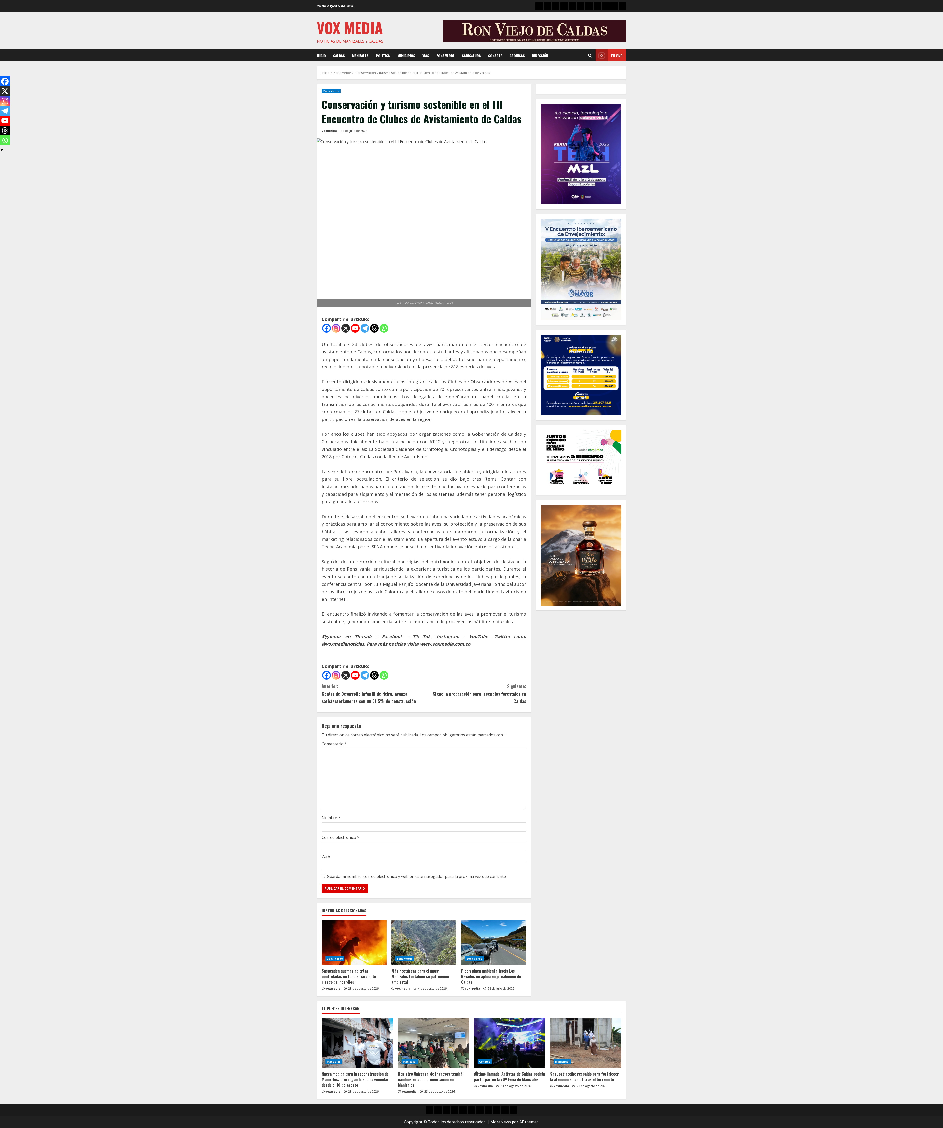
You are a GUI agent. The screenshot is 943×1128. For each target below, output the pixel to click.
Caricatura (471, 55)
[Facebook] (326, 328)
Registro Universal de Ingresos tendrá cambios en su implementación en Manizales (430, 1079)
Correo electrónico (340, 837)
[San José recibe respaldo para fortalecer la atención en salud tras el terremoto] (585, 1043)
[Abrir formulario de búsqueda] (590, 55)
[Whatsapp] (384, 328)
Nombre (331, 817)
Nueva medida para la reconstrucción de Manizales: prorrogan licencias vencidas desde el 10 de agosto (355, 1079)
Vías (425, 55)
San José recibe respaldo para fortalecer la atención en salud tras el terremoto (584, 1076)
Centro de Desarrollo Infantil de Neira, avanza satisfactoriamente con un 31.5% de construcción (369, 693)
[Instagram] (336, 328)
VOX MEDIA (350, 27)
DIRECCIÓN (540, 55)
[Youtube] (355, 328)
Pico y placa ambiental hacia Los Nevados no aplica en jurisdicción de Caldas (491, 976)
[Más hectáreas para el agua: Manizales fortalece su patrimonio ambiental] (423, 942)
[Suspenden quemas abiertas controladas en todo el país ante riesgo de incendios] (354, 942)
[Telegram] (365, 328)
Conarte (495, 55)
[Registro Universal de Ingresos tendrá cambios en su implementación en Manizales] (433, 1043)
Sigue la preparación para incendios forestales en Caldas (479, 693)
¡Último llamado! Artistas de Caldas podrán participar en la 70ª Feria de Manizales (509, 1076)
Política (383, 55)
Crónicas (517, 55)
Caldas (339, 55)
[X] (345, 328)
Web (326, 857)
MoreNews (500, 1122)
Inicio (321, 55)
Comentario (334, 744)
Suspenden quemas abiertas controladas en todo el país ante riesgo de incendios (349, 976)
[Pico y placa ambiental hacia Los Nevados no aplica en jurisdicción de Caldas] (493, 942)
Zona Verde (445, 55)
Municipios (406, 55)
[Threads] (374, 328)
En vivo (617, 55)
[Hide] (2, 150)
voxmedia (329, 131)
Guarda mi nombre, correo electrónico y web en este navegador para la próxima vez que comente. (417, 876)
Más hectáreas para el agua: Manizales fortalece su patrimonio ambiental (420, 976)
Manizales (360, 55)
